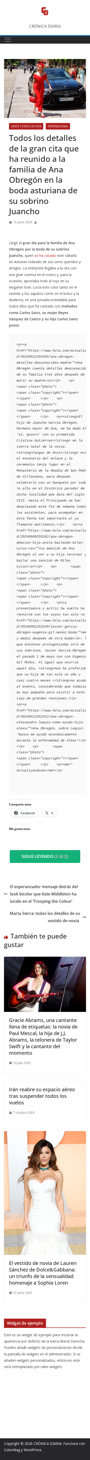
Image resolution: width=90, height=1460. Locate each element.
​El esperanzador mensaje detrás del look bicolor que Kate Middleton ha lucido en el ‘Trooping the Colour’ (44, 894)
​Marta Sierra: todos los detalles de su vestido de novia (45, 917)
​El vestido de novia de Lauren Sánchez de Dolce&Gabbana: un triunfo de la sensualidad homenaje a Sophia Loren (42, 1273)
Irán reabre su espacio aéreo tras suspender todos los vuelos (42, 1096)
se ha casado (45, 255)
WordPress (33, 1449)
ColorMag (12, 1449)
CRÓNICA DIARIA (48, 1443)
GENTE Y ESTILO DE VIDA (26, 126)
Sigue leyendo (45, 856)
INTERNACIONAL (58, 126)
